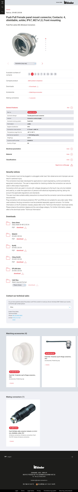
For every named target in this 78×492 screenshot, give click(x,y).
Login (16, 490)
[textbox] (24, 63)
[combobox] (25, 63)
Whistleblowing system (50, 490)
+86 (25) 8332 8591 (17, 315)
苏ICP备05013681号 (28, 484)
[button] (2, 2)
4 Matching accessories (35, 92)
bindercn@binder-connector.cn (39, 480)
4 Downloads (32, 86)
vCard (13, 320)
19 (55, 74)
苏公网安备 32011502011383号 (46, 484)
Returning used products (65, 490)
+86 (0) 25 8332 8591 (40, 476)
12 (48, 74)
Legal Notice (30, 490)
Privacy (39, 490)
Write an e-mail (16, 317)
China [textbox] (11, 307)
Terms (22, 490)
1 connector (32, 98)
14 (51, 74)
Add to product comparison (35, 80)
